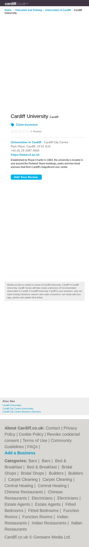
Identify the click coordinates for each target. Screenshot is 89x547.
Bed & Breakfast (42, 467)
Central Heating (19, 485)
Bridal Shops (33, 473)
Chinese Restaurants (24, 492)
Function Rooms (38, 516)
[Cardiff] (28, 6)
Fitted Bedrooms (44, 510)
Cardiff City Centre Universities (18, 408)
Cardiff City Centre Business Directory (21, 411)
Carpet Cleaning (23, 479)
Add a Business (20, 453)
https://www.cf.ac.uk (25, 154)
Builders (57, 473)
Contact (53, 428)
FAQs (32, 446)
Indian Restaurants (50, 523)
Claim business (27, 124)
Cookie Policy (31, 434)
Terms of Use (35, 440)
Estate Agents (18, 504)
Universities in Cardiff (26, 142)
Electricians (43, 498)
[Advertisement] (44, 350)
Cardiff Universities (12, 405)
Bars (33, 460)
